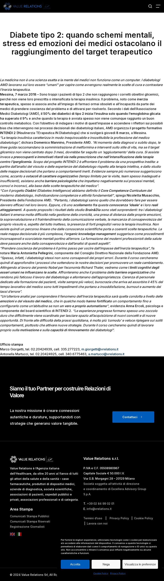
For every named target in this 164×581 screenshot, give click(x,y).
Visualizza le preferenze (140, 564)
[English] (13, 535)
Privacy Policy (117, 573)
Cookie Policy (100, 573)
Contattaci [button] (129, 417)
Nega (106, 564)
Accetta (75, 564)
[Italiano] (20, 535)
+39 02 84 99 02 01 (100, 503)
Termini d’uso (92, 518)
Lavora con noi (97, 523)
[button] (158, 6)
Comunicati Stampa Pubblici (29, 516)
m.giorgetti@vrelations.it (99, 349)
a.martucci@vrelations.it (106, 354)
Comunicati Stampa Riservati (30, 521)
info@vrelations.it (99, 508)
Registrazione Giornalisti (27, 526)
